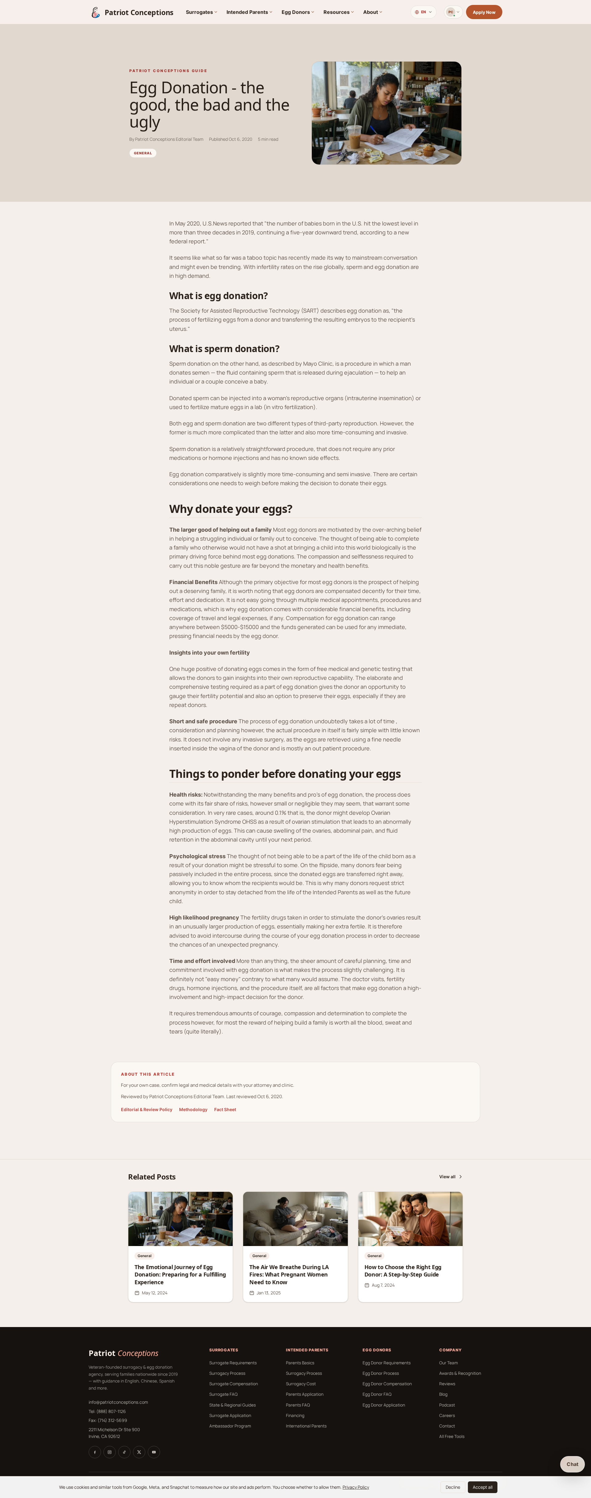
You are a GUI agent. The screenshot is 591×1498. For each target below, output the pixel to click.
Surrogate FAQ (223, 1394)
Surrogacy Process (227, 1373)
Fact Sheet (225, 1109)
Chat (572, 1464)
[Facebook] (95, 1452)
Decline (453, 1487)
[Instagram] (109, 1452)
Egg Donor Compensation (387, 1383)
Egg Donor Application (384, 1405)
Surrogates (199, 12)
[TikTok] (124, 1452)
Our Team (448, 1363)
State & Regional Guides (232, 1405)
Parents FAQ (298, 1405)
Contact (447, 1426)
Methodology (193, 1109)
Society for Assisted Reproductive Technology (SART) (250, 310)
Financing (295, 1415)
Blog (443, 1394)
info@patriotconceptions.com (118, 1402)
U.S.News (215, 223)
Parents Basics (300, 1363)
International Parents (306, 1426)
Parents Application (305, 1394)
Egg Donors (296, 12)
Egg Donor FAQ (377, 1394)
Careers (447, 1415)
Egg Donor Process (381, 1373)
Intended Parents (247, 12)
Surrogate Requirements (233, 1363)
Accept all (482, 1487)
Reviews (447, 1383)
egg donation (233, 295)
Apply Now (484, 12)
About (370, 12)
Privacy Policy (356, 1487)
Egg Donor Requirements (387, 1363)
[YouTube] (154, 1452)
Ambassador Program (230, 1426)
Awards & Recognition (460, 1373)
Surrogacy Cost (301, 1383)
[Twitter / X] (139, 1452)
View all (447, 1176)
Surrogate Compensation (233, 1383)
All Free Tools (451, 1436)
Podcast (447, 1405)
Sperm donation (190, 363)
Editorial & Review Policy (146, 1109)
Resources (337, 12)
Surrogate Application (230, 1415)
